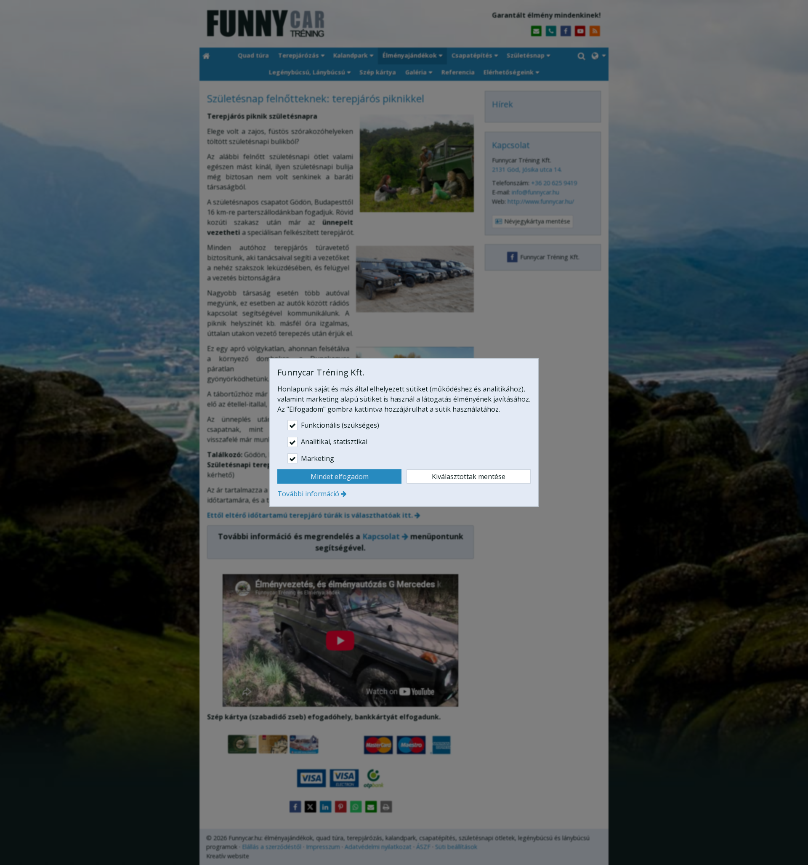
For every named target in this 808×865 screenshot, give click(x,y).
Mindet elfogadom (340, 476)
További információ (308, 493)
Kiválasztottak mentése (468, 476)
